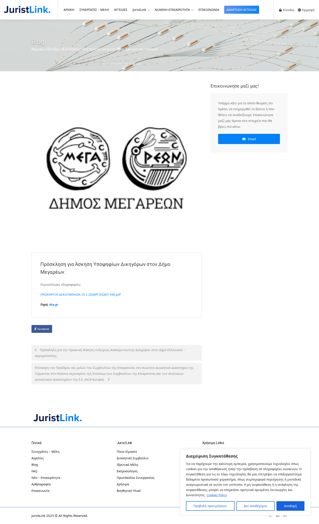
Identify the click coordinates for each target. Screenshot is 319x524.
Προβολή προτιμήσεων (210, 506)
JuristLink (139, 10)
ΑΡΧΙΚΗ (69, 10)
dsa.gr (53, 304)
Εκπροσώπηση (127, 471)
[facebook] (277, 515)
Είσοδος (288, 10)
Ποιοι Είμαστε (127, 451)
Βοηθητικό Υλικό (129, 491)
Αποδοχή (290, 506)
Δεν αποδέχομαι (255, 506)
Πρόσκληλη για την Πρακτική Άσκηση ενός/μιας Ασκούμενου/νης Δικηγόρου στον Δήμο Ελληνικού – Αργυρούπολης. (110, 353)
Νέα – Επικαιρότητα (45, 478)
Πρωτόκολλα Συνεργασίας (136, 478)
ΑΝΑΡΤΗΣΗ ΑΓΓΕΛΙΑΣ (242, 10)
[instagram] (270, 515)
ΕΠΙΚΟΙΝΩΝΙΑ (209, 10)
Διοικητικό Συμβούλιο (132, 458)
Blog (34, 465)
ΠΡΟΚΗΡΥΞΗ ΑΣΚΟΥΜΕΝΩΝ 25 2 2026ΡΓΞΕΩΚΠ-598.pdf (80, 294)
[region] (245, 482)
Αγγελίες (37, 458)
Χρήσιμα (123, 484)
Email (251, 139)
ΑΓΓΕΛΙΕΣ (120, 10)
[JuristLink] (27, 9)
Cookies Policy (217, 495)
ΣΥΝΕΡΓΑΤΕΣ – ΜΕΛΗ (94, 10)
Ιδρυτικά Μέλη (127, 465)
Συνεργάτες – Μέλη (45, 451)
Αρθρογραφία (41, 484)
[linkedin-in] (285, 515)
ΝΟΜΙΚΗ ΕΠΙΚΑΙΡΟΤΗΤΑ (172, 10)
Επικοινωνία (40, 491)
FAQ (34, 471)
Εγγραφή (308, 10)
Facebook (43, 329)
